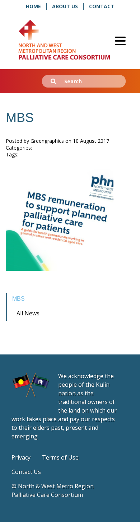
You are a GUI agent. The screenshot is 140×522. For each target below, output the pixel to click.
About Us (65, 6)
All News (28, 313)
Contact (101, 6)
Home (33, 6)
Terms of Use (60, 457)
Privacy (21, 457)
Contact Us (26, 472)
